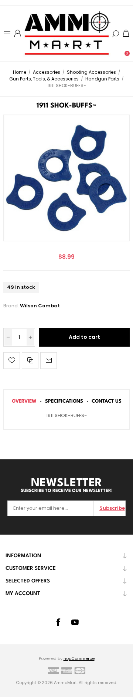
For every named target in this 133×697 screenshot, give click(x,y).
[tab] (24, 401)
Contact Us (107, 401)
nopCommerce (79, 658)
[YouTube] (75, 622)
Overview (24, 401)
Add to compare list (30, 360)
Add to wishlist (11, 360)
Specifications (64, 401)
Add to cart (84, 337)
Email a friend (48, 360)
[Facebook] (58, 622)
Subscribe (112, 508)
